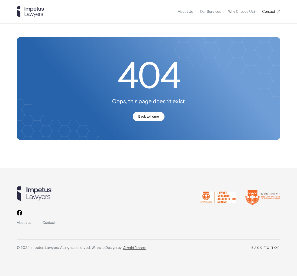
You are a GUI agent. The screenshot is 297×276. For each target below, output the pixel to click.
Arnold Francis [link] (134, 247)
